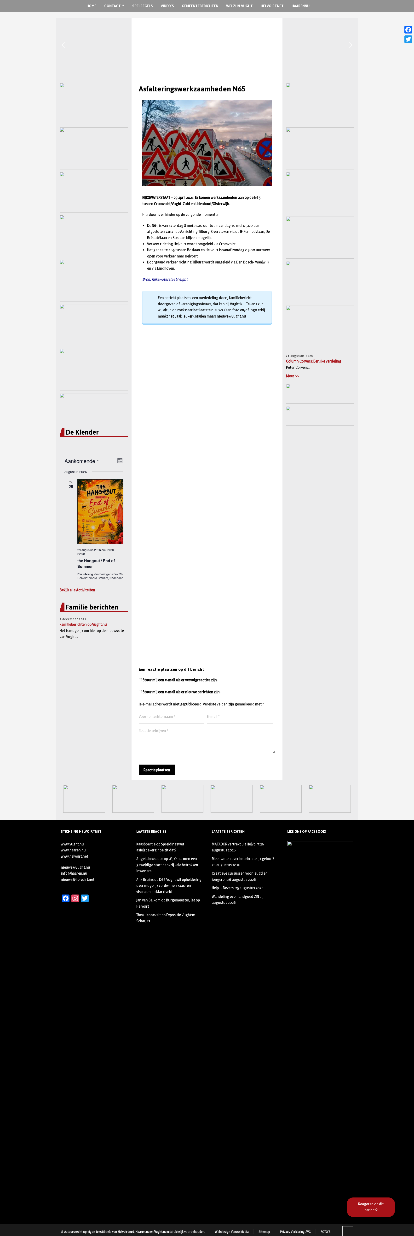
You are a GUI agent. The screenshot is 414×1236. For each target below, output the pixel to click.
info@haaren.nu (74, 873)
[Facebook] (408, 29)
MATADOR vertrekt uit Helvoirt (235, 844)
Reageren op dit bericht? (371, 1207)
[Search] (328, 6)
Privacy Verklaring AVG (295, 1232)
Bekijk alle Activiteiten (77, 590)
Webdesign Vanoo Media (232, 1232)
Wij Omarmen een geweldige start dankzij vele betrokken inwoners (167, 864)
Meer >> (292, 376)
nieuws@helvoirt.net (77, 879)
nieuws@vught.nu (231, 316)
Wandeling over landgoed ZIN (235, 896)
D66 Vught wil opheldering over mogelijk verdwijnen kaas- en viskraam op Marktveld (168, 885)
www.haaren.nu (73, 850)
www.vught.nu (72, 844)
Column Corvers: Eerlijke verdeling (313, 361)
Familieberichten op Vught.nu (83, 624)
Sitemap (264, 1232)
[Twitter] (408, 39)
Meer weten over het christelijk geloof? (243, 858)
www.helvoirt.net (74, 856)
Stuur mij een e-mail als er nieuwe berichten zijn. (181, 692)
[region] (207, 45)
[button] (63, 45)
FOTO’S (326, 1232)
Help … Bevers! (223, 888)
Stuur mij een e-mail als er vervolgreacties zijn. (180, 680)
